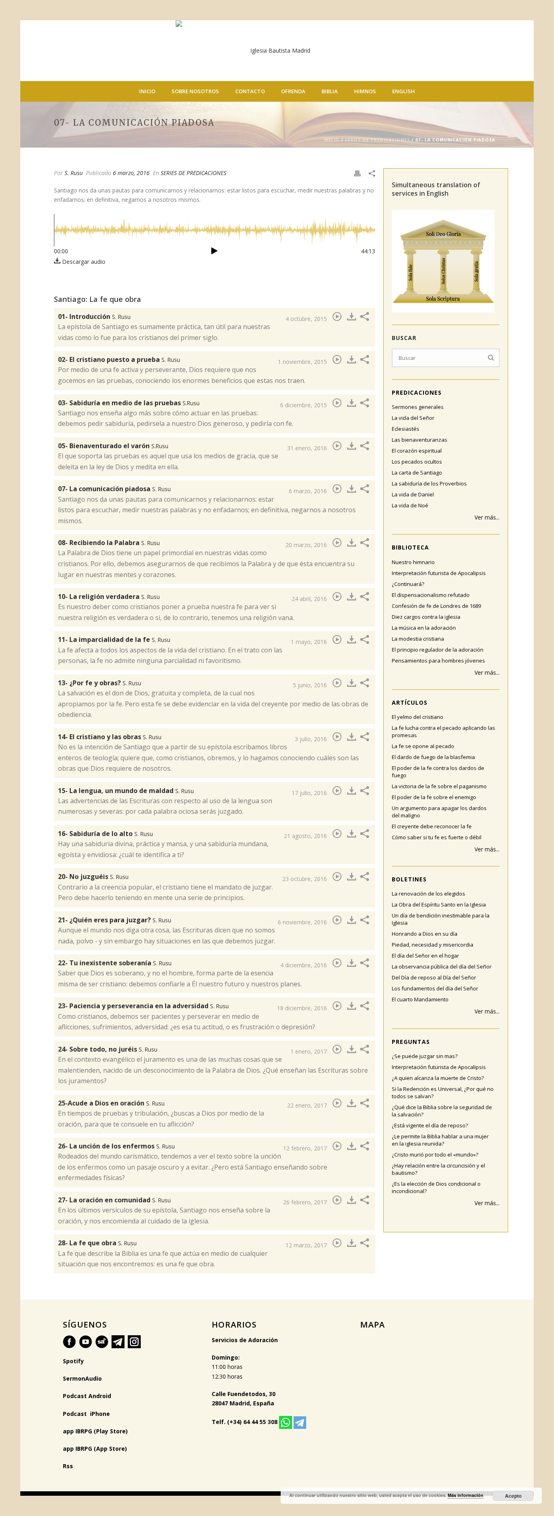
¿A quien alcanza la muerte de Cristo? (438, 1078)
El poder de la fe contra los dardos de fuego (438, 771)
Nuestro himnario (413, 562)
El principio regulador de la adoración (437, 649)
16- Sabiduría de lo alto (105, 833)
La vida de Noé (410, 505)
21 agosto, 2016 (305, 836)
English (403, 91)
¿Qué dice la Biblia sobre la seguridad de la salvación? (442, 1110)
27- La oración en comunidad (114, 1199)
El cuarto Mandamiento (420, 999)
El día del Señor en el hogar (425, 955)
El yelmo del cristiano (417, 717)
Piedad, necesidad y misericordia (432, 944)
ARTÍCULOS (409, 702)
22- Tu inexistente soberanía (115, 962)
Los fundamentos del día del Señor (435, 988)
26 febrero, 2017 (305, 1202)
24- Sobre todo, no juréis (107, 1049)
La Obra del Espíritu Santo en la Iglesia (439, 904)
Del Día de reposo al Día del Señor (434, 977)
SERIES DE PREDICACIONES (377, 140)
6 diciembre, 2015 (303, 405)
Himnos (365, 91)
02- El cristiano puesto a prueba (119, 359)
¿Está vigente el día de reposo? (430, 1125)
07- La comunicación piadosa (114, 488)
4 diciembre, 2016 (303, 965)
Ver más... (487, 517)
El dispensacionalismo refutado (431, 595)
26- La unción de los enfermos (116, 1146)
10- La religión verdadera (109, 596)
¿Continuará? (408, 584)
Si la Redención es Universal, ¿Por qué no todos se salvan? (443, 1092)
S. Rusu (73, 173)
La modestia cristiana (418, 638)
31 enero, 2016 (307, 448)
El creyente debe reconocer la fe (432, 826)
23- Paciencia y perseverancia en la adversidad (143, 1005)
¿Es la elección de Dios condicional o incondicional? (436, 1187)
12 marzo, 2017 (306, 1245)
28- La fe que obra (97, 1242)
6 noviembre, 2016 (302, 922)
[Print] (357, 172)
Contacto (250, 91)
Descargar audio (82, 261)
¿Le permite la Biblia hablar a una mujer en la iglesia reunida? (440, 1140)
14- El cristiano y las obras (109, 736)
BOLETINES (409, 879)
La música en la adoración (424, 627)
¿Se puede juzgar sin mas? (424, 1056)
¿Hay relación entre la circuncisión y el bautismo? (438, 1169)
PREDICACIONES (417, 392)
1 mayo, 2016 (309, 642)
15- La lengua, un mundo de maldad (126, 790)
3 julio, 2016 (311, 739)
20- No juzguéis (93, 876)
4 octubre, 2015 (306, 319)
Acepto (513, 1495)
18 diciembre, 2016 (302, 1008)
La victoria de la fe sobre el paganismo (439, 786)
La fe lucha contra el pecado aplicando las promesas (443, 731)
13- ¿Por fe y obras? (99, 682)
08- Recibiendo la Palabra (109, 542)
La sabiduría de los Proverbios (429, 483)
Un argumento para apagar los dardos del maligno (439, 811)
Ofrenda (293, 91)
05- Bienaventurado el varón (113, 445)
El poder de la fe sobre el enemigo (434, 797)
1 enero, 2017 (308, 1051)
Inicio (147, 91)
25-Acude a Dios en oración (111, 1103)
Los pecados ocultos (417, 461)
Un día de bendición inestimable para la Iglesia (441, 919)
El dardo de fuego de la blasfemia (433, 757)
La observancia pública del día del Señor (442, 966)
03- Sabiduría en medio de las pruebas (129, 402)
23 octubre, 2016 (304, 879)
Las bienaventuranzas (419, 439)
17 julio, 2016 (309, 793)
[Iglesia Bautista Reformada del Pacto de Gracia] (277, 50)
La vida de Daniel (413, 494)
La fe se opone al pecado (423, 746)
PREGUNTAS (411, 1042)
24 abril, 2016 (309, 599)
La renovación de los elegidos (428, 893)
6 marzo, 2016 (131, 173)
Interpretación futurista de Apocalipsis (439, 573)
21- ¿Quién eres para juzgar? (114, 919)
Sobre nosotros (195, 91)
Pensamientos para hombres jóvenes (438, 660)
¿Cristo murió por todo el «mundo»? (435, 1154)
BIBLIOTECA (410, 547)
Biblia (330, 91)
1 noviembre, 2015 (302, 362)
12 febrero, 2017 (305, 1148)
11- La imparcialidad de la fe (114, 639)
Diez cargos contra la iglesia (426, 616)
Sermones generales (418, 407)
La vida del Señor (413, 417)
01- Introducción (94, 316)
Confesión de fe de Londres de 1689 (436, 605)
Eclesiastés (405, 428)
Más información (465, 1495)
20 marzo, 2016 (306, 545)
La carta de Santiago (417, 472)
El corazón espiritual (417, 450)
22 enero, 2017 (307, 1105)
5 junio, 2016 (310, 685)
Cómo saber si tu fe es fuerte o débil (436, 837)
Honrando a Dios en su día (424, 933)
